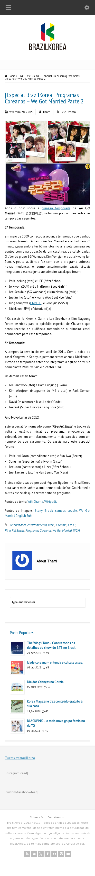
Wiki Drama (35, 502)
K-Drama (61, 525)
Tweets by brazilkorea (20, 758)
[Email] (34, 854)
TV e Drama (68, 112)
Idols (51, 525)
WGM (76, 531)
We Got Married (62, 531)
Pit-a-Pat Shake (14, 531)
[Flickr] (54, 854)
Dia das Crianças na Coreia (45, 682)
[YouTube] (68, 854)
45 (46, 711)
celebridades (18, 525)
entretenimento (37, 525)
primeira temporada (56, 208)
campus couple (66, 511)
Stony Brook (44, 511)
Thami (47, 112)
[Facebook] (47, 854)
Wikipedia (50, 502)
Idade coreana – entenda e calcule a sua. (55, 662)
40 (46, 730)
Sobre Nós (37, 817)
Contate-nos (56, 817)
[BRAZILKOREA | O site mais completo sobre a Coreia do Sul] (47, 49)
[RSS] (27, 854)
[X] (41, 854)
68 (47, 667)
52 (48, 687)
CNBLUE (35, 303)
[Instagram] (61, 854)
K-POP (71, 525)
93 (47, 653)
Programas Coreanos (38, 531)
